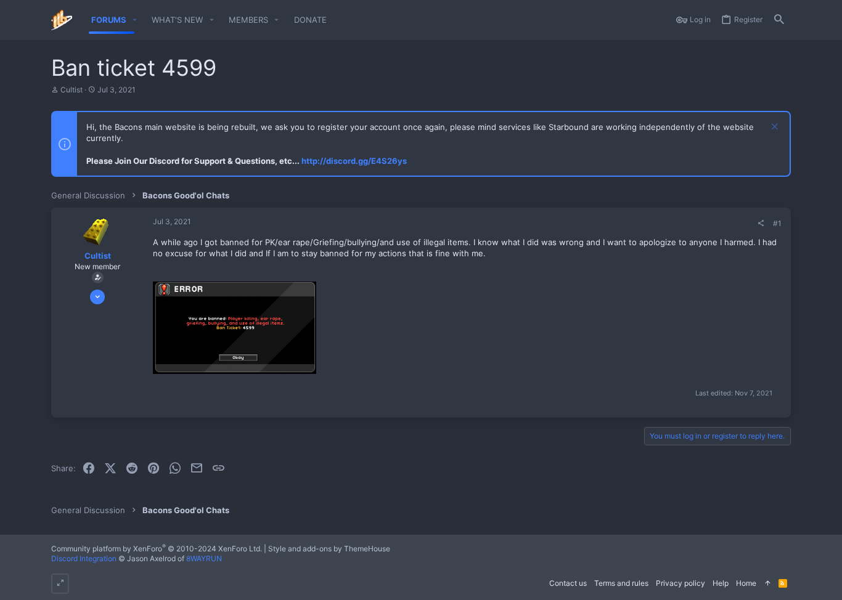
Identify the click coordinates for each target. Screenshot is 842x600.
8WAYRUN (204, 558)
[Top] (767, 584)
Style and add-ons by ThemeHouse (329, 548)
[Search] (779, 20)
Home (746, 583)
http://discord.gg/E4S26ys (354, 161)
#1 (777, 223)
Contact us (568, 583)
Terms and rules (621, 583)
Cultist (71, 89)
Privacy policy (680, 583)
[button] (135, 20)
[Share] (761, 223)
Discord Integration (83, 558)
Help (721, 583)
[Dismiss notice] (773, 127)
